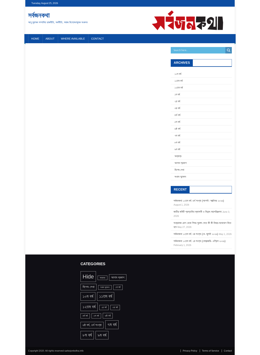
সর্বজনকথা (39, 15)
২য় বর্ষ (177, 101)
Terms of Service (210, 350)
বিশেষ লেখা (179, 169)
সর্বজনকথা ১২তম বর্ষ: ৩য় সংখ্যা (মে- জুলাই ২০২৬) (196, 233)
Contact (97, 38)
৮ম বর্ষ (177, 142)
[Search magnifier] (228, 50)
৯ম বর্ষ (177, 149)
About (50, 38)
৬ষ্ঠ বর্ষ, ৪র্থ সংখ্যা (92, 325)
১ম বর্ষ (177, 94)
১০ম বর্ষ (178, 73)
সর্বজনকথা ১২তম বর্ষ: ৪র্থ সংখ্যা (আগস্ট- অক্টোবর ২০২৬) (199, 200)
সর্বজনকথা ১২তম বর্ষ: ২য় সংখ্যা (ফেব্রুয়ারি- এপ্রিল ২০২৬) (200, 241)
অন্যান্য (178, 156)
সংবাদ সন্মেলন (180, 176)
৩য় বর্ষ (177, 108)
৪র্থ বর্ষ (177, 114)
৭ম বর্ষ (177, 135)
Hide (88, 276)
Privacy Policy (190, 350)
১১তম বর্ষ (179, 80)
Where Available (73, 38)
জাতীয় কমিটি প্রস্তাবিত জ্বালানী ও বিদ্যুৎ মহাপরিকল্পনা (198, 211)
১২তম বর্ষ (179, 87)
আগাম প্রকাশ (181, 162)
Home (35, 38)
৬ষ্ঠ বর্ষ (177, 128)
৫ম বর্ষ (177, 121)
